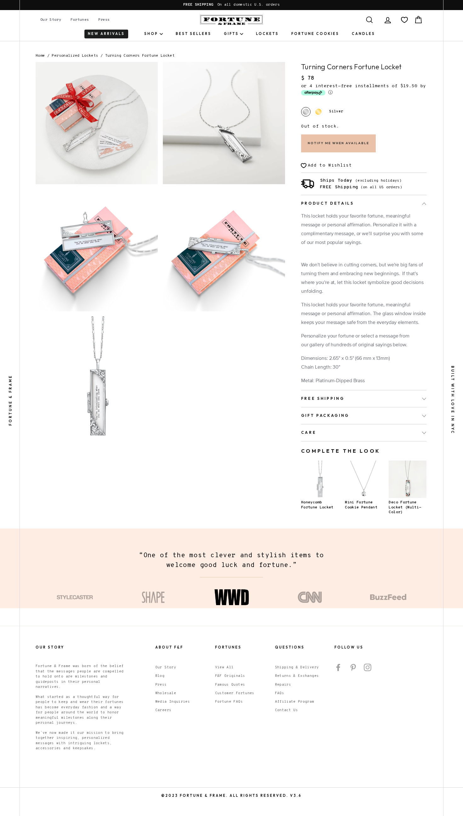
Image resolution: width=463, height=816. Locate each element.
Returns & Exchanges (297, 676)
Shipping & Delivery (297, 667)
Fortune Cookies (315, 33)
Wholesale (165, 693)
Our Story (50, 19)
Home (40, 55)
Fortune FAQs (229, 702)
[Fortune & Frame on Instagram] (367, 667)
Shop (151, 33)
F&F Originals (230, 676)
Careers (163, 710)
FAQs (279, 693)
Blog (159, 676)
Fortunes (80, 19)
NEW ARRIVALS (106, 33)
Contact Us (286, 710)
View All (224, 667)
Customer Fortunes (234, 693)
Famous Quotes (230, 685)
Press (104, 19)
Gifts (231, 33)
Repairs (283, 685)
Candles (363, 33)
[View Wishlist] (404, 20)
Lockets (267, 33)
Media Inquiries (172, 702)
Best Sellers (193, 33)
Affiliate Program (294, 702)
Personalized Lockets (75, 55)
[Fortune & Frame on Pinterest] (353, 667)
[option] (231, 5)
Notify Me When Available (338, 143)
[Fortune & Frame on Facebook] (338, 667)
